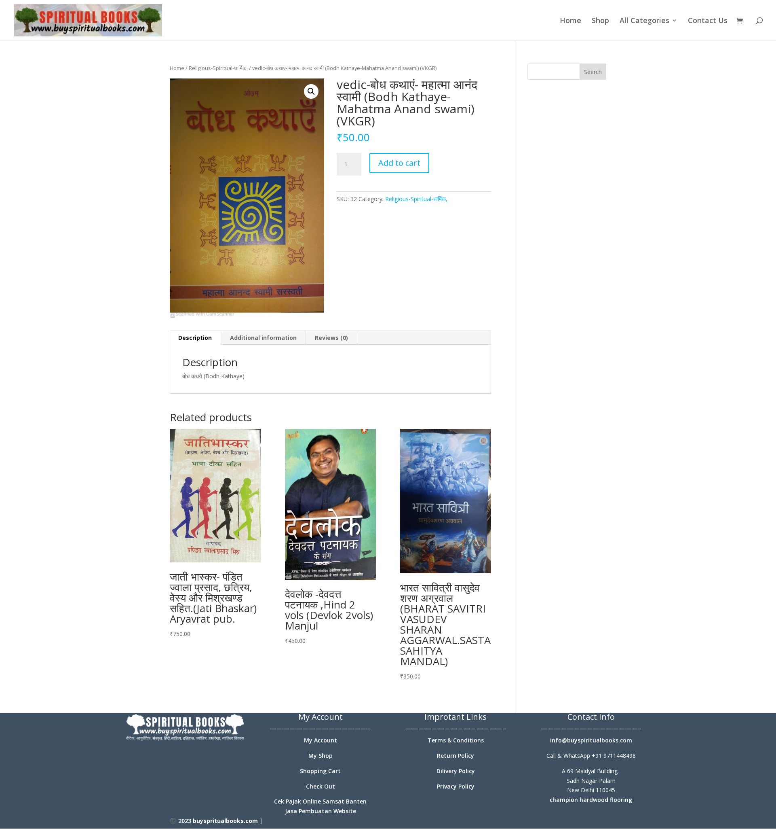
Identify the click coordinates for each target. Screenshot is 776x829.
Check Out (320, 786)
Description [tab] (195, 337)
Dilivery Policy (455, 771)
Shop (600, 21)
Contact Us (708, 21)
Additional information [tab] (263, 337)
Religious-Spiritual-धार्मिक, (218, 68)
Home (570, 21)
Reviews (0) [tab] (331, 337)
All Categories (644, 21)
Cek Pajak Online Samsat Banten (320, 801)
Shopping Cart (320, 771)
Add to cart (399, 162)
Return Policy (455, 755)
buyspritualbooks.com (225, 821)
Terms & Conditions (456, 740)
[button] (311, 91)
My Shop (320, 755)
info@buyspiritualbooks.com (591, 740)
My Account (320, 740)
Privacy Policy (455, 786)
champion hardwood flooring (591, 800)
